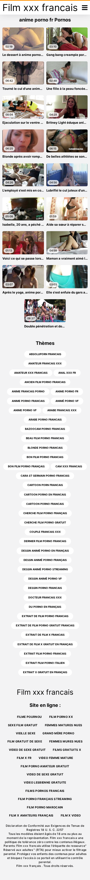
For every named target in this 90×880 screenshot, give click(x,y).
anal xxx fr (67, 372)
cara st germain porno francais (45, 475)
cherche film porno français (45, 513)
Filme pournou (29, 717)
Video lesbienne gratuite (45, 782)
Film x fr (24, 758)
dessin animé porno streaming (45, 569)
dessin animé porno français (45, 560)
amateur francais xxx (45, 363)
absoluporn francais (45, 354)
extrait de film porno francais (45, 616)
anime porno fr (66, 391)
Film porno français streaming (45, 799)
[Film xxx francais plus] (85, 7)
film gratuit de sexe (24, 741)
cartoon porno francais (45, 504)
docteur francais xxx (45, 597)
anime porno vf (24, 410)
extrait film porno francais (45, 653)
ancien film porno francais (45, 382)
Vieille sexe (25, 733)
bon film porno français (26, 466)
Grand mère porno (58, 733)
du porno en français (45, 606)
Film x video (71, 815)
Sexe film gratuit (23, 725)
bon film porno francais (45, 457)
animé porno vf (66, 401)
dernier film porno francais (45, 541)
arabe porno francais (45, 419)
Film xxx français (29, 866)
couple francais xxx (45, 531)
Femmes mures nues (66, 741)
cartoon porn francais (45, 485)
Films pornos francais (44, 791)
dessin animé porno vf (45, 578)
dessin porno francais (45, 588)
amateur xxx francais (31, 372)
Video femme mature (56, 758)
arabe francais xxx (62, 410)
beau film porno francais (45, 438)
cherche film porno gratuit (45, 522)
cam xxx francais (68, 466)
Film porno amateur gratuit (45, 766)
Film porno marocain (45, 807)
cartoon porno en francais (45, 494)
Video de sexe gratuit (27, 750)
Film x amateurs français (31, 815)
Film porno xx (61, 717)
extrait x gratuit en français (45, 672)
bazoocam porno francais (45, 429)
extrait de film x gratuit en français (45, 644)
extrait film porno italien (45, 663)
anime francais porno (28, 391)
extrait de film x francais (45, 634)
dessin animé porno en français (45, 550)
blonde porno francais (45, 447)
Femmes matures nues (63, 725)
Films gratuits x (67, 750)
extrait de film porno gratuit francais (45, 625)
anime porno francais (28, 401)
